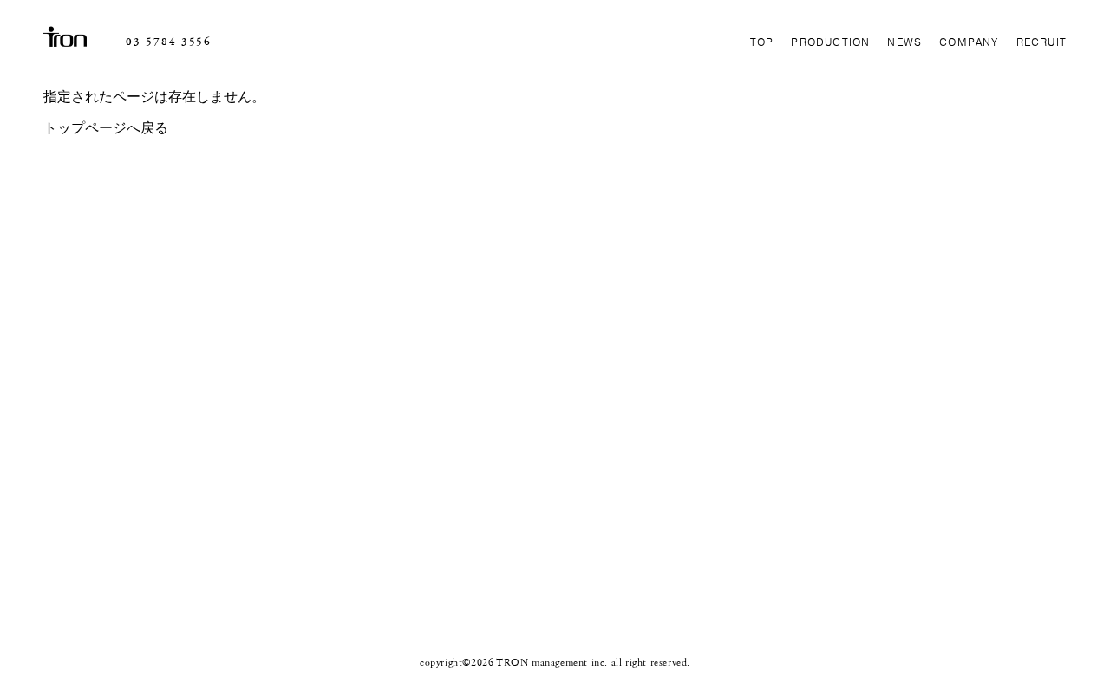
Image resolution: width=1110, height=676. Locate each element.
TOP (762, 42)
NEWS (904, 42)
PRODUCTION (830, 42)
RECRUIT (1041, 42)
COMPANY (968, 42)
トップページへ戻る (105, 129)
